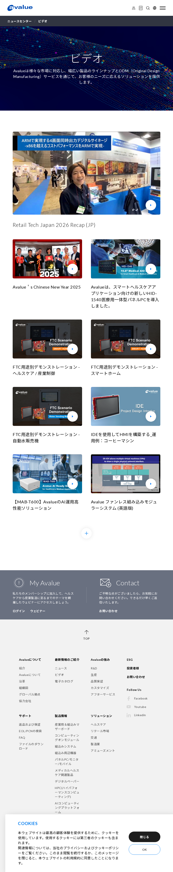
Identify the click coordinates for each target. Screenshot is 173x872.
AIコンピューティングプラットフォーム (67, 807)
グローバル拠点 (30, 694)
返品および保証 (30, 724)
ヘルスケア (98, 724)
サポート (25, 716)
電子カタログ (64, 681)
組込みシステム (65, 746)
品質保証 (97, 681)
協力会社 (25, 701)
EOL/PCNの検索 (30, 731)
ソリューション (101, 716)
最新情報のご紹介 (67, 659)
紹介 (22, 668)
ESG (130, 659)
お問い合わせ (108, 611)
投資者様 (133, 668)
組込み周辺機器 (65, 753)
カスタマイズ (100, 688)
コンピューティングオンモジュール (67, 738)
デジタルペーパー (67, 781)
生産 (94, 675)
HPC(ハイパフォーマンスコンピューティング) (67, 792)
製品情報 (61, 716)
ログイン (19, 611)
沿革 (22, 681)
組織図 (23, 688)
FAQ (22, 737)
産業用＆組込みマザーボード (67, 727)
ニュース (61, 668)
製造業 (95, 744)
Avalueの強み (100, 659)
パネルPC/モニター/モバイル (67, 762)
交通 (94, 737)
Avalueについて (30, 659)
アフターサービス (103, 694)
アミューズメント (103, 750)
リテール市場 (100, 731)
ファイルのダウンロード (31, 746)
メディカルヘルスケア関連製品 (67, 773)
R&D (94, 668)
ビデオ (59, 675)
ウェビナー (38, 611)
